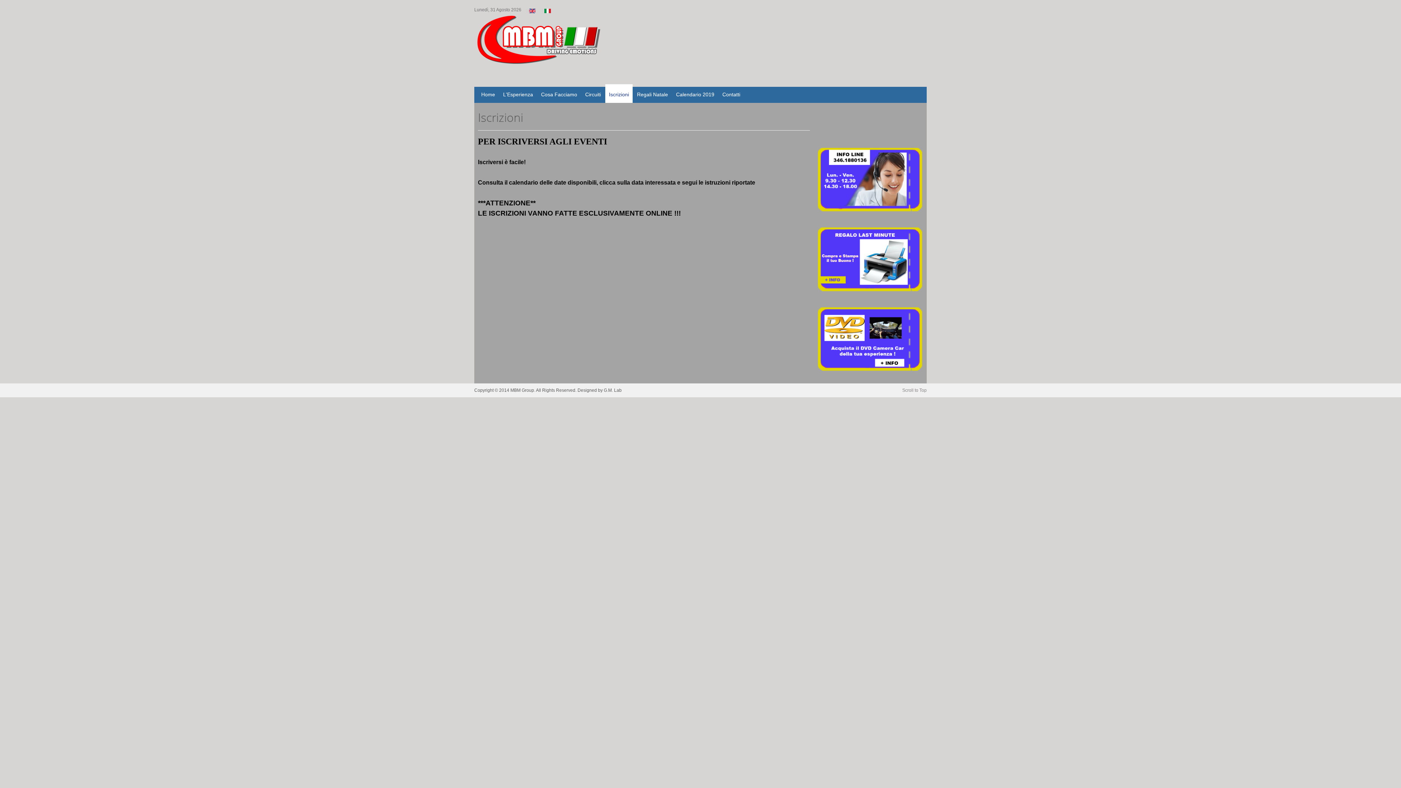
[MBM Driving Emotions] (547, 50)
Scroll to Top (914, 390)
